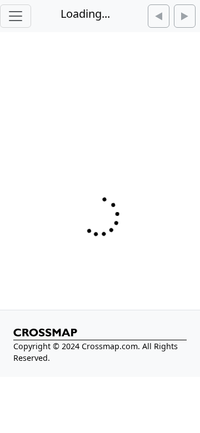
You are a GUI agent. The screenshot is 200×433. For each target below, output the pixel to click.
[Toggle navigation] (15, 16)
